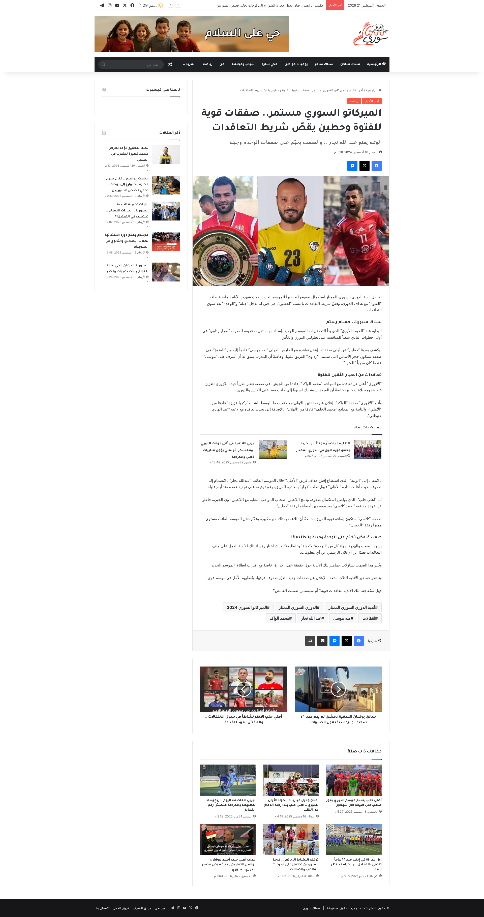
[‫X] (364, 166)
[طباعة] (310, 641)
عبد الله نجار (311, 618)
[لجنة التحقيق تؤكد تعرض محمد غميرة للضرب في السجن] (166, 154)
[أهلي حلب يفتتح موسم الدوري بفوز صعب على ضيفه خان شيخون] (354, 780)
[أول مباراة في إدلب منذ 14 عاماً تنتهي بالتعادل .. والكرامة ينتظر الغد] (354, 839)
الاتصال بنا (103, 908)
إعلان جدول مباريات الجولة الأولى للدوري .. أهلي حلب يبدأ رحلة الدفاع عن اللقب (291, 805)
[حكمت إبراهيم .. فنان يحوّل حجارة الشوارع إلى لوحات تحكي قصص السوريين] (166, 185)
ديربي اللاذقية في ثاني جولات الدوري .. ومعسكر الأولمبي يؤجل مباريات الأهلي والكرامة (228, 450)
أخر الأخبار (356, 90)
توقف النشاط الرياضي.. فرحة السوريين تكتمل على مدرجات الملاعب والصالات (296, 864)
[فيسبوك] (377, 166)
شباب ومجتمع (243, 64)
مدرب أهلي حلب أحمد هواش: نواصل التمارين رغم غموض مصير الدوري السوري (229, 864)
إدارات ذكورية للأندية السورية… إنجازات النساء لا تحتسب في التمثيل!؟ (127, 210)
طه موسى (342, 618)
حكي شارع (270, 64)
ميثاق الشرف (142, 908)
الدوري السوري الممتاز (298, 607)
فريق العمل (121, 908)
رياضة (208, 64)
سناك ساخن (350, 64)
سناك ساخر (324, 64)
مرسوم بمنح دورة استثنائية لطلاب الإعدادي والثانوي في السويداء (126, 241)
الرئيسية (374, 64)
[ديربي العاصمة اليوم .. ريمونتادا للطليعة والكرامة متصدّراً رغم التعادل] (228, 780)
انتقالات (368, 618)
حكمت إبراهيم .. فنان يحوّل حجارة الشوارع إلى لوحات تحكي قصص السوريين (270, 5)
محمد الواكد (279, 618)
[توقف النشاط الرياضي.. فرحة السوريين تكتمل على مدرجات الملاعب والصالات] (291, 839)
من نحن (160, 908)
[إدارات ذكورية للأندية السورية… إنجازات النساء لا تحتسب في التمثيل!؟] (166, 211)
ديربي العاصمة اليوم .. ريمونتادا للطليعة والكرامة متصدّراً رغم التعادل (230, 805)
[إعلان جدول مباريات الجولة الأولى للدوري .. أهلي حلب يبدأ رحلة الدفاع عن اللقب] (291, 780)
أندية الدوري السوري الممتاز (352, 607)
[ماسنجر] (352, 166)
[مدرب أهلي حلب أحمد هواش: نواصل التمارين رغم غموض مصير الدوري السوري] (228, 839)
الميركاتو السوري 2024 (247, 607)
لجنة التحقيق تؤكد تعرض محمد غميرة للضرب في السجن (128, 154)
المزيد (191, 64)
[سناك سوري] (371, 33)
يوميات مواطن (296, 64)
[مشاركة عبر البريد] (322, 641)
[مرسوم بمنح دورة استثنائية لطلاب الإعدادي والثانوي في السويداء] (166, 241)
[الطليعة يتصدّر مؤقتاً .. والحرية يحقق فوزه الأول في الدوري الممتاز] (367, 449)
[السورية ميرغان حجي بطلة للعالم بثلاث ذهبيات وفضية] (166, 272)
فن (222, 64)
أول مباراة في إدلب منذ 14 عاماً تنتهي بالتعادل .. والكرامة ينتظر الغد (356, 864)
